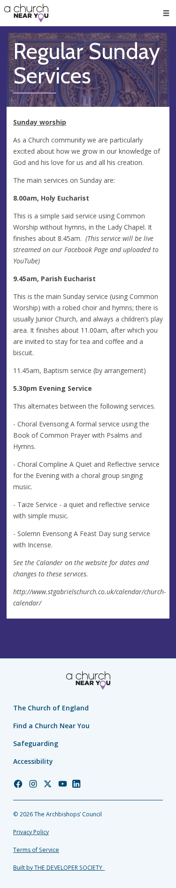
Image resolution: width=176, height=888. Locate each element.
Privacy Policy (31, 832)
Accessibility (33, 761)
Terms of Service (36, 850)
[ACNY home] (26, 13)
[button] (166, 13)
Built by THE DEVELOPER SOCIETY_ (59, 868)
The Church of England (51, 707)
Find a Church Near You (51, 725)
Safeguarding (35, 743)
